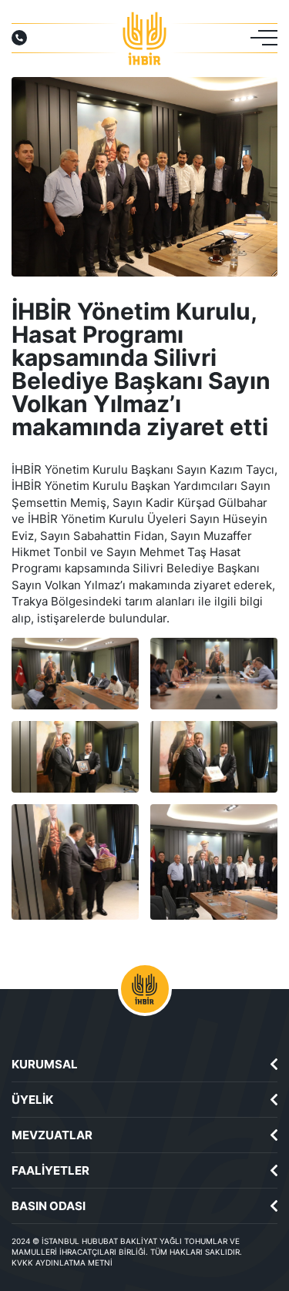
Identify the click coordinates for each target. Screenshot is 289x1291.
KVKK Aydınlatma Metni (62, 1262)
